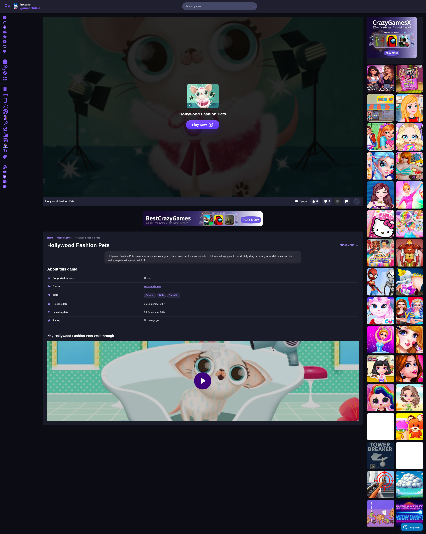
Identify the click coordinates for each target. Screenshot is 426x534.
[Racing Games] (4, 61)
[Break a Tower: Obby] (380, 455)
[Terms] (4, 176)
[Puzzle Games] (4, 73)
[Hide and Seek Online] (409, 426)
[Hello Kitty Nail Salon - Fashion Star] (380, 224)
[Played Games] (4, 41)
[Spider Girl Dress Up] (380, 281)
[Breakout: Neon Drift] (409, 513)
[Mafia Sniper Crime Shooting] (380, 484)
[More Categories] (4, 78)
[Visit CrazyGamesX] (395, 37)
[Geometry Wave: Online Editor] (409, 455)
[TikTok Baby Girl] (380, 166)
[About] (4, 181)
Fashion (150, 295)
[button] (356, 201)
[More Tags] (4, 156)
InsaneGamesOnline (26, 6)
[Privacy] (4, 186)
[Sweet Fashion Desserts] (409, 224)
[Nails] (4, 117)
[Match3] (4, 123)
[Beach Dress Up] (409, 397)
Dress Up (173, 295)
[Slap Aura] (380, 426)
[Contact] (4, 171)
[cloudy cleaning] (409, 484)
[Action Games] (4, 67)
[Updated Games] (4, 46)
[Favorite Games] (4, 50)
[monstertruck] (4, 140)
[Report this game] (346, 201)
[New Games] (4, 21)
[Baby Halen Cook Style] (380, 368)
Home (50, 238)
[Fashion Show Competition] (409, 368)
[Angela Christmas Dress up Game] (380, 310)
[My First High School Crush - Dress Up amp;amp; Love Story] (380, 137)
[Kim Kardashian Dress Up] (380, 79)
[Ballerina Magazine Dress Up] (380, 339)
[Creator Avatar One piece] (409, 166)
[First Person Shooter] (4, 111)
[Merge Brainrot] (380, 513)
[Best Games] (4, 26)
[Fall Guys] (4, 134)
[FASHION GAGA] (409, 108)
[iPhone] (4, 100)
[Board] (4, 128)
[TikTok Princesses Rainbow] (380, 253)
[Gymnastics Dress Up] (409, 195)
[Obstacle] (4, 151)
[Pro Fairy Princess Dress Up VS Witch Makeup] (409, 310)
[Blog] (4, 166)
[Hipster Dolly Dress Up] (409, 79)
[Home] (4, 17)
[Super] (4, 145)
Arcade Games (64, 238)
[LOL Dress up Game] (380, 397)
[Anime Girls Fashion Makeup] (409, 339)
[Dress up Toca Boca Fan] (380, 108)
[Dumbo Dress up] (409, 281)
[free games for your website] (4, 106)
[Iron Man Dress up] (409, 253)
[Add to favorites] (337, 201)
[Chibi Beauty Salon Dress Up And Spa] (409, 137)
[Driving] (4, 89)
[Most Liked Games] (4, 31)
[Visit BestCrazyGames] (203, 218)
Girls (161, 295)
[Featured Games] (4, 36)
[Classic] (4, 94)
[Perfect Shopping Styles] (380, 195)
